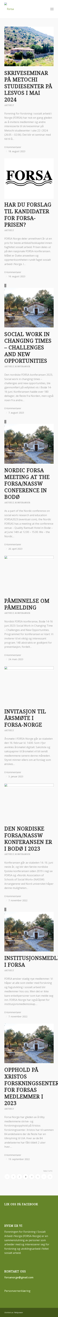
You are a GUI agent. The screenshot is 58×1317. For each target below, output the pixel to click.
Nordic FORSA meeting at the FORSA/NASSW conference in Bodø (27, 483)
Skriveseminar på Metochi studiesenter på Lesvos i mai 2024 (28, 86)
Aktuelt (9, 105)
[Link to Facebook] (51, 1312)
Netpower (18, 1312)
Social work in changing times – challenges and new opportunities (28, 347)
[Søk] (45, 9)
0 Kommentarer (12, 147)
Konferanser (22, 366)
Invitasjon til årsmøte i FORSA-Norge (25, 718)
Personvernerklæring (17, 1291)
